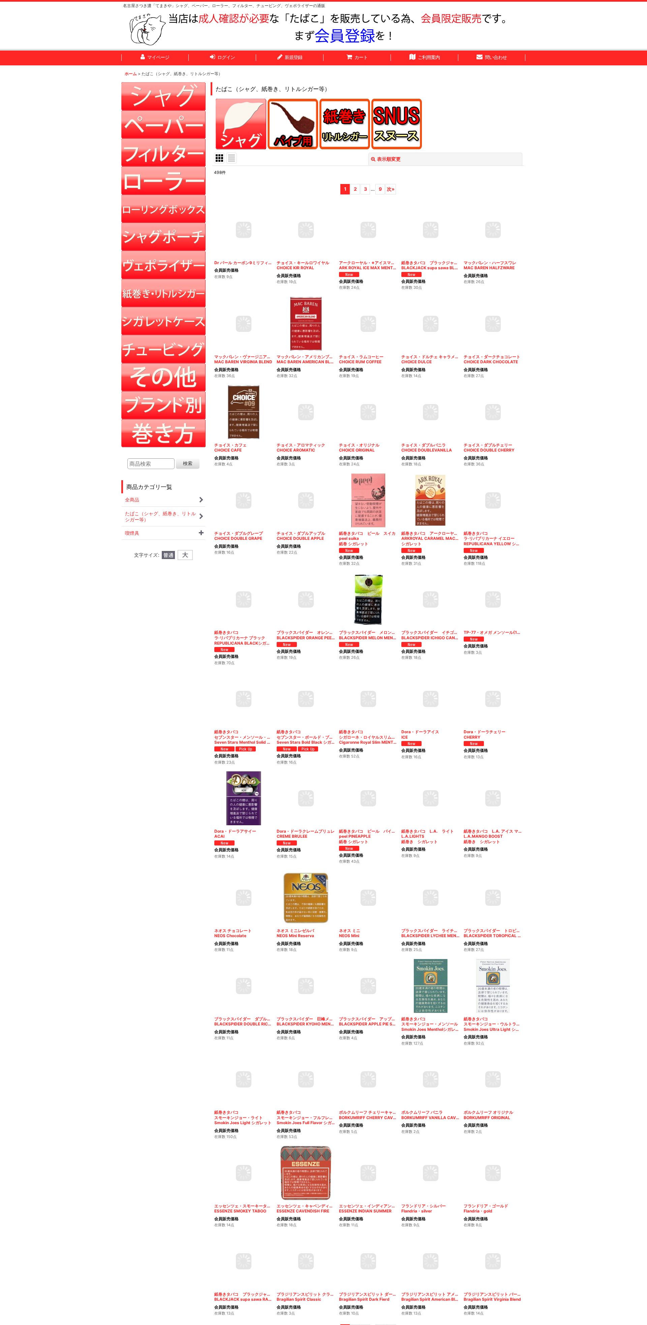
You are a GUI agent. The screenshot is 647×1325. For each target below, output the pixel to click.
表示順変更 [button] (389, 159)
